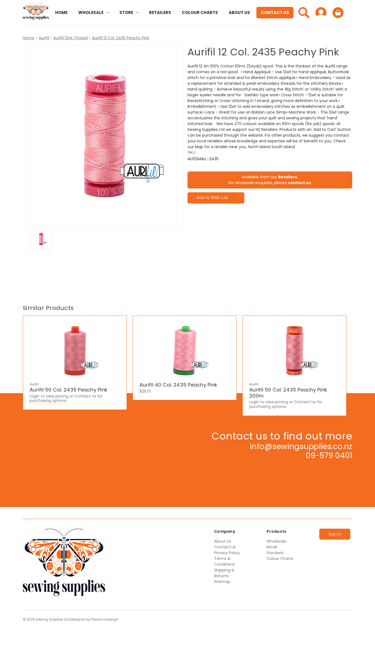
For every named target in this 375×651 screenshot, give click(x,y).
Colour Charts (200, 12)
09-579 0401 (329, 455)
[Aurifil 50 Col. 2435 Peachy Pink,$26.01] (74, 350)
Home (61, 12)
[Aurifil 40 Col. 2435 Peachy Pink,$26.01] (184, 350)
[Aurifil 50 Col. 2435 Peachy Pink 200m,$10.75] (294, 350)
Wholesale (90, 12)
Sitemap (222, 581)
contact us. (300, 182)
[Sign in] (320, 12)
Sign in (334, 534)
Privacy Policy (227, 553)
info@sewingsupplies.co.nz (301, 446)
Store (126, 12)
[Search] (303, 12)
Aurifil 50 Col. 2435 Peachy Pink (68, 390)
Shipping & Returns (224, 573)
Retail (272, 547)
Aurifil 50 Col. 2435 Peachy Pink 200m (288, 393)
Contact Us (275, 12)
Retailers (160, 12)
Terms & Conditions (224, 561)
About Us (239, 12)
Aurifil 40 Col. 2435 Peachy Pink (178, 385)
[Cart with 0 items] (337, 12)
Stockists (275, 553)
